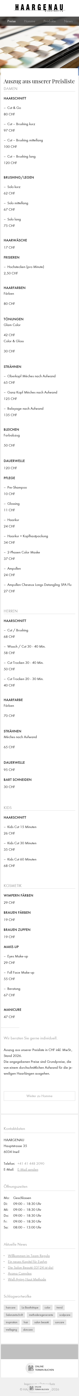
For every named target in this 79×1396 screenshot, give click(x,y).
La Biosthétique (30, 1307)
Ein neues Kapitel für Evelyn (27, 1261)
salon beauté (41, 1322)
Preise (11, 21)
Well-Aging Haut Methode (27, 1279)
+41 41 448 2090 (30, 1163)
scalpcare (64, 1315)
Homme (29, 21)
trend (59, 1307)
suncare (59, 1322)
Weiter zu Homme (39, 1096)
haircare (10, 1307)
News (68, 21)
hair (26, 1322)
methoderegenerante (41, 1315)
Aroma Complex (20, 1273)
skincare (28, 1329)
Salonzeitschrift (14, 1315)
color (47, 1307)
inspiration (11, 1322)
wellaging (11, 1329)
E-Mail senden (27, 1169)
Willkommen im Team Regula (29, 1256)
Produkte (50, 21)
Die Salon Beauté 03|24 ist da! (30, 1267)
